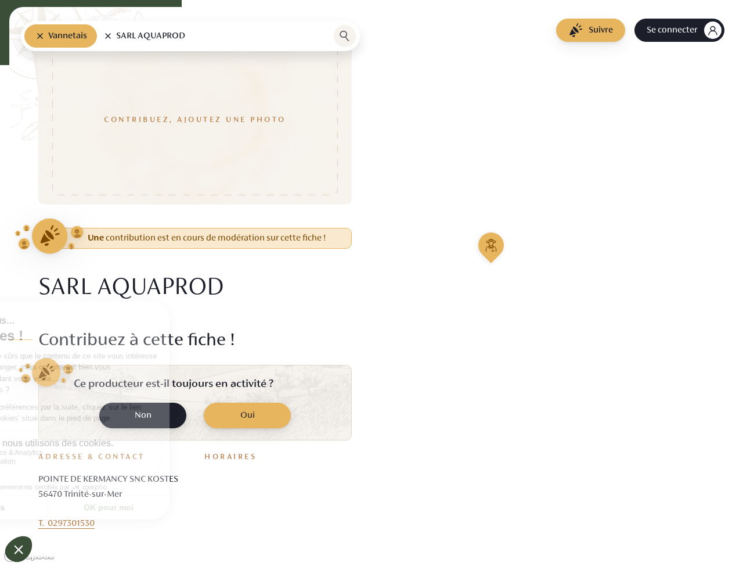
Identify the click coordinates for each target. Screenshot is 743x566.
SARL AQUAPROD (150, 36)
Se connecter (672, 30)
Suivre (601, 30)
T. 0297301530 (66, 523)
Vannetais (67, 36)
